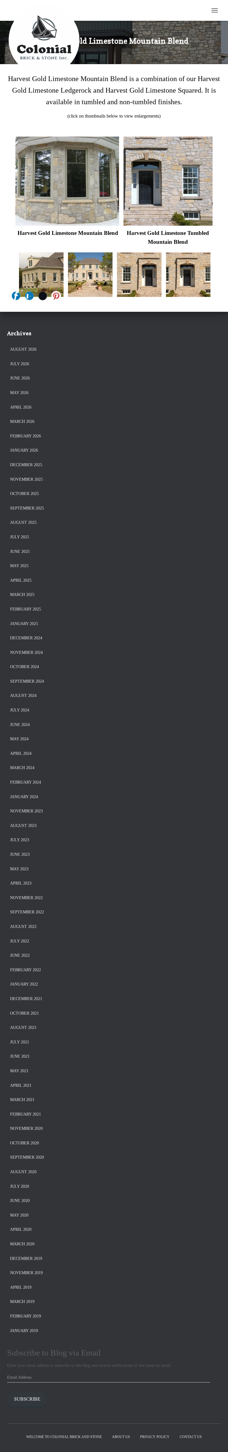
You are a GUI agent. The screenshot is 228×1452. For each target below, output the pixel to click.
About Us (121, 1437)
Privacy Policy (155, 1437)
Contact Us (191, 1437)
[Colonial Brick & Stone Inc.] (46, 10)
